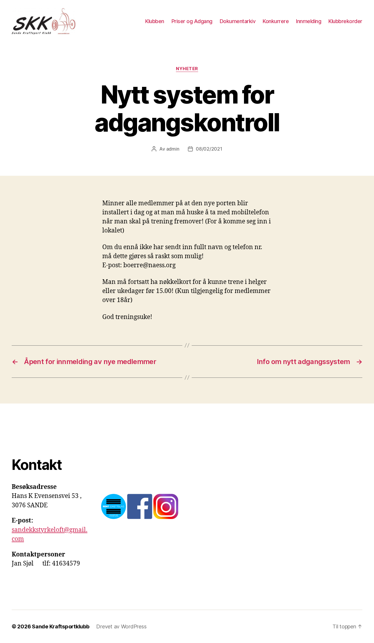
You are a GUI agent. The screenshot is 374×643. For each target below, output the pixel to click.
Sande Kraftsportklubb (60, 626)
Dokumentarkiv (238, 21)
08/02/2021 (209, 149)
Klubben (154, 21)
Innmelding (308, 21)
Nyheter (187, 68)
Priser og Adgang (192, 21)
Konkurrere (276, 21)
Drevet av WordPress (121, 626)
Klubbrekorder (345, 21)
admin (172, 149)
